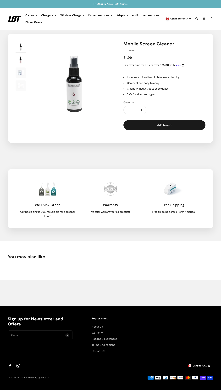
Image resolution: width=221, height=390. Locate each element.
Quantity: (128, 102)
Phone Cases (33, 22)
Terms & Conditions (103, 345)
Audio (135, 15)
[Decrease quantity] (128, 110)
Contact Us (98, 351)
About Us (97, 326)
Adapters (122, 15)
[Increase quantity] (141, 110)
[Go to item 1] (21, 47)
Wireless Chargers (72, 15)
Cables (29, 15)
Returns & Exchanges (104, 339)
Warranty (97, 332)
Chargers (47, 15)
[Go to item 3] (21, 73)
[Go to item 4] (21, 86)
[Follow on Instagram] (18, 366)
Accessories (151, 15)
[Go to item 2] (21, 60)
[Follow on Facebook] (10, 366)
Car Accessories (98, 15)
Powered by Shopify (38, 377)
